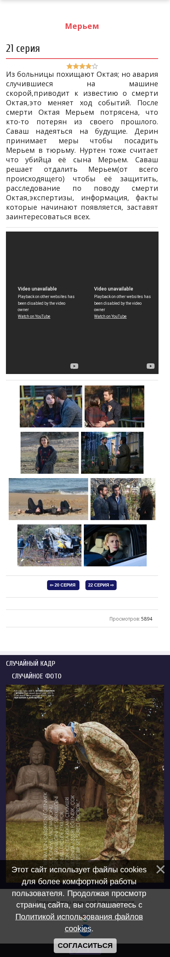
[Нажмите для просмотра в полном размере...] (51, 426)
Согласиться (85, 945)
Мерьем (82, 26)
